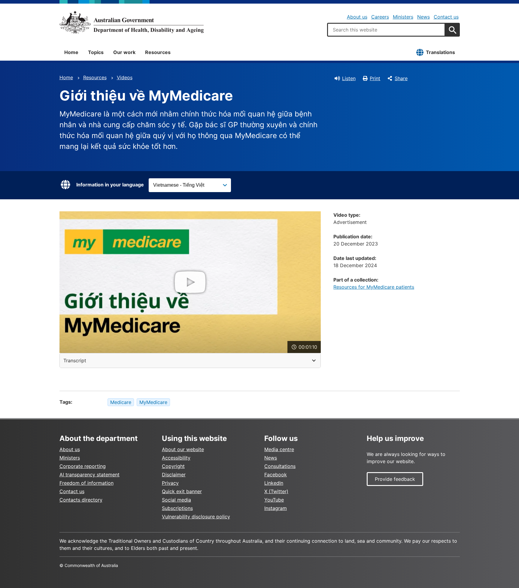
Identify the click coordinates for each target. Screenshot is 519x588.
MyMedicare (153, 402)
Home (71, 52)
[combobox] (386, 30)
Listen (349, 78)
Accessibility (176, 458)
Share (401, 78)
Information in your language (110, 185)
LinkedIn (273, 483)
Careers (380, 17)
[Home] (131, 22)
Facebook (275, 475)
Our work (124, 52)
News (423, 17)
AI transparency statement (89, 475)
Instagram (275, 508)
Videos (124, 77)
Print (375, 78)
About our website (183, 449)
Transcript (74, 360)
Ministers (403, 17)
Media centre (279, 449)
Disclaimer (174, 475)
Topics (96, 52)
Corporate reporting (82, 466)
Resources (158, 52)
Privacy (170, 483)
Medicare (120, 402)
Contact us (446, 17)
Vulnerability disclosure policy (196, 517)
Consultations (280, 466)
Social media (176, 500)
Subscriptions (177, 508)
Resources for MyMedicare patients (373, 287)
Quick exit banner (182, 491)
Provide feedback (395, 479)
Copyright (173, 466)
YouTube (274, 500)
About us (357, 17)
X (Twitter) (276, 491)
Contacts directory (80, 500)
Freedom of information (86, 483)
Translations (440, 52)
